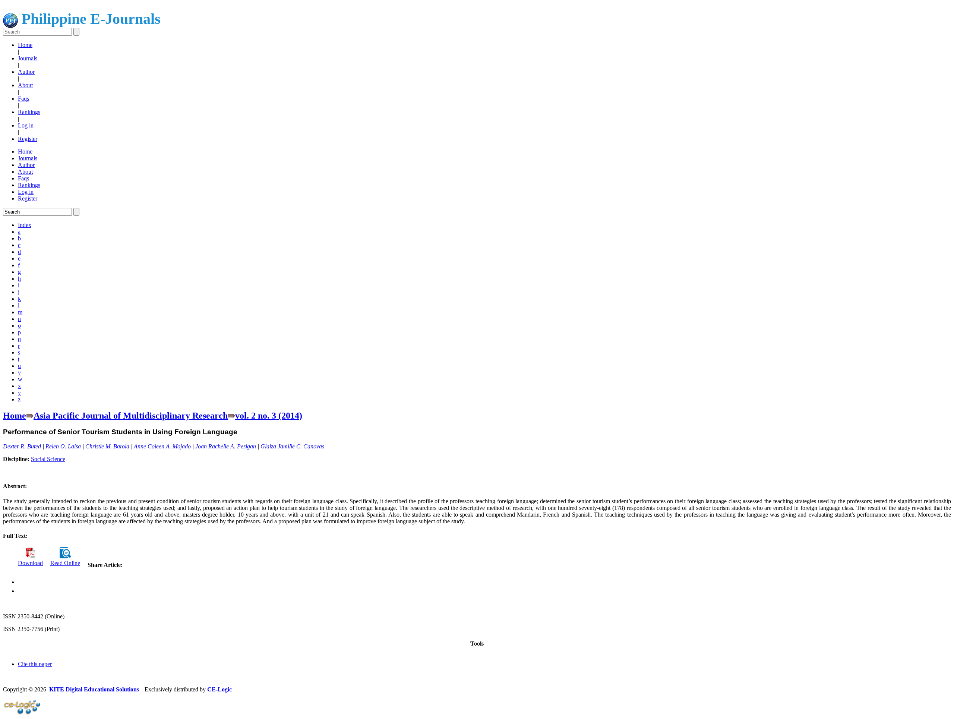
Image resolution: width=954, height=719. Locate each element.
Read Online (65, 563)
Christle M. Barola (107, 446)
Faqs (23, 98)
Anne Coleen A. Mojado (162, 446)
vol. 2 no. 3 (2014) (268, 415)
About (25, 85)
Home (25, 45)
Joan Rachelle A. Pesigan (225, 446)
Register (27, 139)
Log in (26, 125)
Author (26, 72)
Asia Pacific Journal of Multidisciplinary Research (131, 415)
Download (30, 563)
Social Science (48, 459)
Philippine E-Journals (89, 18)
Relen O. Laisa (63, 446)
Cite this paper (35, 664)
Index (24, 225)
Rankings (29, 112)
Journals (27, 58)
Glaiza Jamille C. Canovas (292, 446)
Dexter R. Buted (22, 446)
